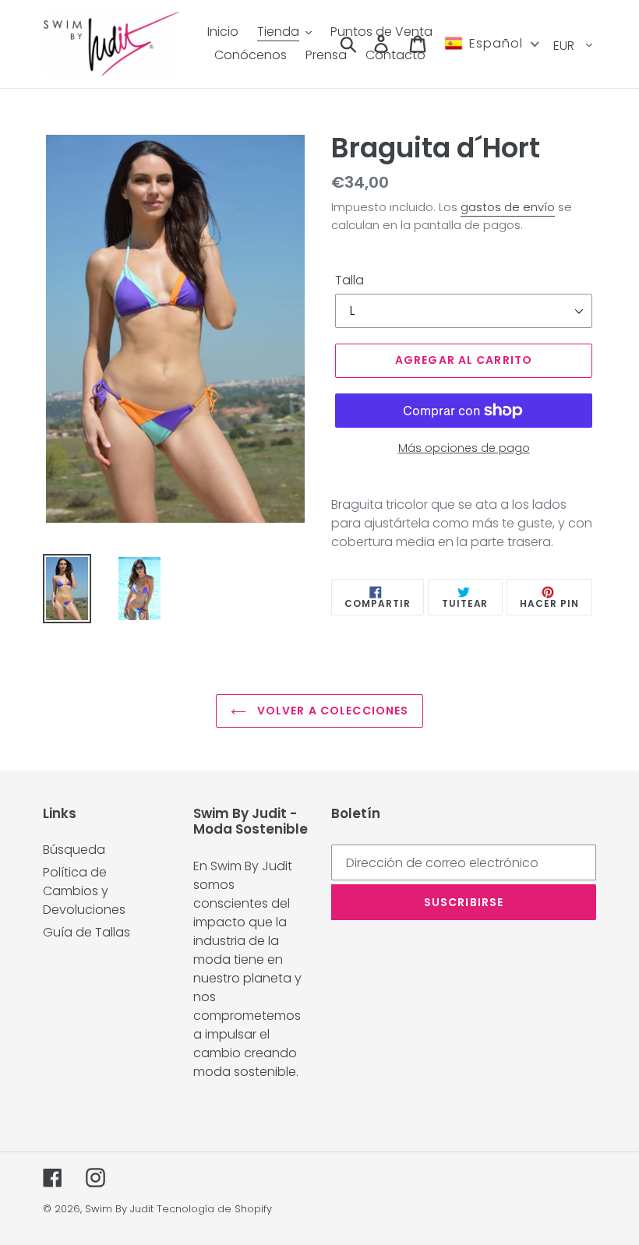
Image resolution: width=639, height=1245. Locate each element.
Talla (349, 280)
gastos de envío (508, 207)
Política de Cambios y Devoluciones (84, 891)
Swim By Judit (119, 1208)
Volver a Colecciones (331, 710)
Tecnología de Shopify (214, 1208)
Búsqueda (74, 850)
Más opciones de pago (464, 448)
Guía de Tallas (86, 932)
